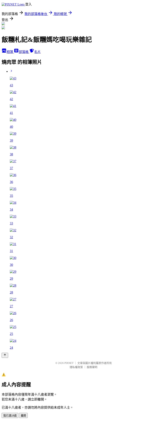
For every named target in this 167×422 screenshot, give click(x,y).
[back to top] (5, 355)
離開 (23, 415)
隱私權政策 (76, 367)
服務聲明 (92, 367)
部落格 (24, 52)
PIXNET (69, 363)
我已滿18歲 (10, 415)
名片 (37, 52)
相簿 (10, 52)
